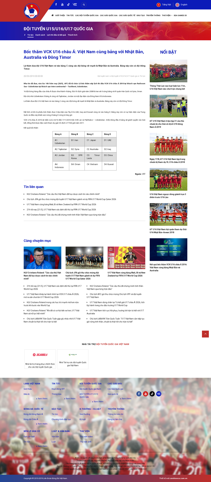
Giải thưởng (85, 414)
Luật (54, 442)
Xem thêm (42, 398)
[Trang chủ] (53, 15)
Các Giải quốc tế (127, 15)
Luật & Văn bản (60, 431)
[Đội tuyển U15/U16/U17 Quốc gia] (25, 35)
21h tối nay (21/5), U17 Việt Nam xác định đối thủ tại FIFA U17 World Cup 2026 (61, 209)
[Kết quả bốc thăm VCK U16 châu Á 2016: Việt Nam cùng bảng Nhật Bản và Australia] (168, 249)
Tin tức (70, 15)
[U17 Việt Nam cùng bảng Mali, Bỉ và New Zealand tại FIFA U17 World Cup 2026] (126, 258)
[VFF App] (75, 5)
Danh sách (40, 35)
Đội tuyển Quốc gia (91, 383)
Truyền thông (153, 15)
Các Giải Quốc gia (108, 15)
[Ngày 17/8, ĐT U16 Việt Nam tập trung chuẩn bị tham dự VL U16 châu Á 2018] (168, 144)
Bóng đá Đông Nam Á (33, 414)
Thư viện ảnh (85, 442)
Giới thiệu (60, 15)
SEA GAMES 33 (180, 15)
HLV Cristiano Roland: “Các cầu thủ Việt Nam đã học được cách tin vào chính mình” (63, 194)
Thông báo (56, 394)
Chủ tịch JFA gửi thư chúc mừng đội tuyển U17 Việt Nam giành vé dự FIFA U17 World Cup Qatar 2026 (71, 199)
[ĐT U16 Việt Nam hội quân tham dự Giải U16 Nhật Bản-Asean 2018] (168, 214)
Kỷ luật (83, 419)
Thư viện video (86, 436)
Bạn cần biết (29, 436)
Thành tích (72, 35)
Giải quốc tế (113, 394)
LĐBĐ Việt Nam (32, 383)
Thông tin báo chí (115, 414)
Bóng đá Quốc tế (33, 409)
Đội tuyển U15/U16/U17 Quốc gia (124, 76)
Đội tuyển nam (103, 76)
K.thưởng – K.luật (90, 409)
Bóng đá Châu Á (31, 419)
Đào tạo (141, 15)
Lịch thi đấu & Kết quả (56, 35)
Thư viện (166, 15)
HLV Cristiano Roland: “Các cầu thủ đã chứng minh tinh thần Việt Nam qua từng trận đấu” (66, 215)
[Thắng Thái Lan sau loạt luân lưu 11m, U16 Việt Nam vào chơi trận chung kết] (168, 71)
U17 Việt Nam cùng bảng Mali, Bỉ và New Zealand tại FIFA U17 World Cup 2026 (61, 204)
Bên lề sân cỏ (32, 431)
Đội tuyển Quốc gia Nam (90, 389)
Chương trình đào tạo (61, 419)
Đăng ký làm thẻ (115, 419)
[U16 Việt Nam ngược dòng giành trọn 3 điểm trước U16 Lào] (168, 179)
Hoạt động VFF (58, 389)
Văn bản (55, 436)
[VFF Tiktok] (68, 5)
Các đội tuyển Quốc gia (86, 15)
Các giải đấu (115, 383)
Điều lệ (26, 394)
